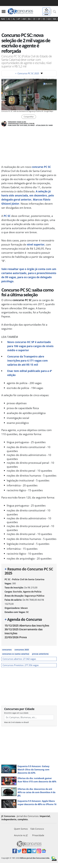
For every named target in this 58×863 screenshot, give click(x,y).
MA (54, 19)
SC (27, 612)
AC (9, 19)
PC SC (7, 216)
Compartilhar (29, 117)
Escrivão (17, 591)
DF (39, 19)
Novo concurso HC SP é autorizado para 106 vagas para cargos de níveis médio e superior (30, 346)
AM (24, 19)
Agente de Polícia (32, 591)
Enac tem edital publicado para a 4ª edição (29, 373)
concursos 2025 (22, 649)
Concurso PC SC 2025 (27, 73)
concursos (7, 649)
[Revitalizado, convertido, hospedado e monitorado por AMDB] (54, 858)
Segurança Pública (34, 595)
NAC (3, 19)
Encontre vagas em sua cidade (16, 713)
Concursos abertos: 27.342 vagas (19, 658)
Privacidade (38, 835)
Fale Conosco (37, 828)
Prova (16, 637)
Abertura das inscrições (27, 625)
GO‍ (49, 19)
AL (14, 19)
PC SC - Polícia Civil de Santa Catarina (24, 579)
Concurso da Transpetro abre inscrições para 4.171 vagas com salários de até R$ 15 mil (27, 360)
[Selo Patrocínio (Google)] (46, 11)
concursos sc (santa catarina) (15, 654)
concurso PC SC (41, 167)
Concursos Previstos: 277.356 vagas (21, 665)
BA (29, 19)
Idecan (24, 607)
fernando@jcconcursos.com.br (21, 123)
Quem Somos (21, 828)
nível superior (36, 244)
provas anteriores (40, 654)
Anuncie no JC (21, 835)
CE (34, 19)
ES (44, 19)
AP (18, 19)
